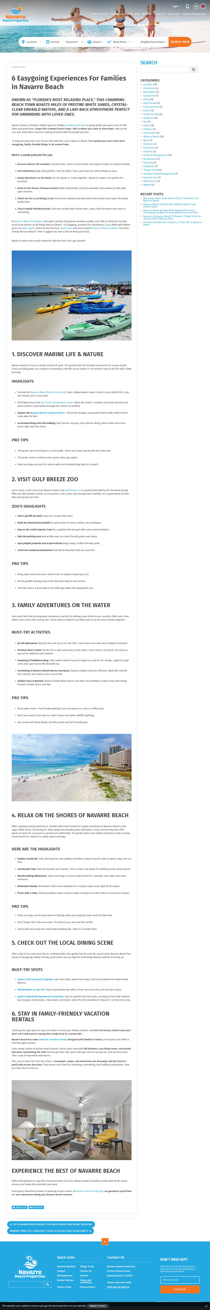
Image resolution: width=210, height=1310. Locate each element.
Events (146, 110)
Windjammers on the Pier (31, 989)
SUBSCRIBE (180, 1289)
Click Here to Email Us (118, 1287)
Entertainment (151, 107)
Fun (145, 122)
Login (175, 6)
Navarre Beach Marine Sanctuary (47, 392)
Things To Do (87, 1266)
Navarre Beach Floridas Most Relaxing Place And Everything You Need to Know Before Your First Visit (170, 211)
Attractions (149, 88)
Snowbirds (148, 166)
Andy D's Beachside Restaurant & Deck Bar (40, 996)
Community (149, 96)
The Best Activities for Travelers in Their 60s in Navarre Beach (172, 223)
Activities (148, 84)
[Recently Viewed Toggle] (196, 6)
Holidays (147, 129)
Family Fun (148, 118)
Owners (61, 1271)
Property (148, 151)
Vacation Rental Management (158, 174)
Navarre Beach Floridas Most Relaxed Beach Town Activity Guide (169, 205)
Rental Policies (65, 1280)
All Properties (64, 1276)
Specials (114, 14)
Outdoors (148, 144)
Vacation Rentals (99, 14)
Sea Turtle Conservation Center (57, 402)
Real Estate (174, 14)
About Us (147, 14)
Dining (146, 99)
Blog (137, 14)
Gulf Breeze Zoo (73, 490)
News (146, 140)
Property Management (194, 14)
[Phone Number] (187, 6)
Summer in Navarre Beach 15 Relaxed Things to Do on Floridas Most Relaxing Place (172, 217)
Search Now (179, 42)
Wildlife (147, 185)
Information (149, 133)
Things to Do (21, 1207)
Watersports (37, 1207)
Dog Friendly (149, 103)
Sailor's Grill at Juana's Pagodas (35, 979)
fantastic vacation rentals (53, 1039)
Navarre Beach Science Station (48, 412)
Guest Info (127, 14)
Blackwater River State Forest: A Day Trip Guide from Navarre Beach (171, 199)
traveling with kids (75, 125)
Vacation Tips (150, 177)
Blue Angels (149, 92)
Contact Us (159, 14)
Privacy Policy (87, 1287)
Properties (149, 148)
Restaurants (149, 159)
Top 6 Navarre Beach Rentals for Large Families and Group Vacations (52, 1224)
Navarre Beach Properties (28, 221)
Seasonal (148, 162)
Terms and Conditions (86, 1281)
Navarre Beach (151, 136)
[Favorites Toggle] (203, 6)
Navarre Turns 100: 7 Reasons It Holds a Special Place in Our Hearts (49, 1231)
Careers (84, 1276)
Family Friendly (151, 114)
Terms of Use (64, 1287)
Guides (146, 125)
